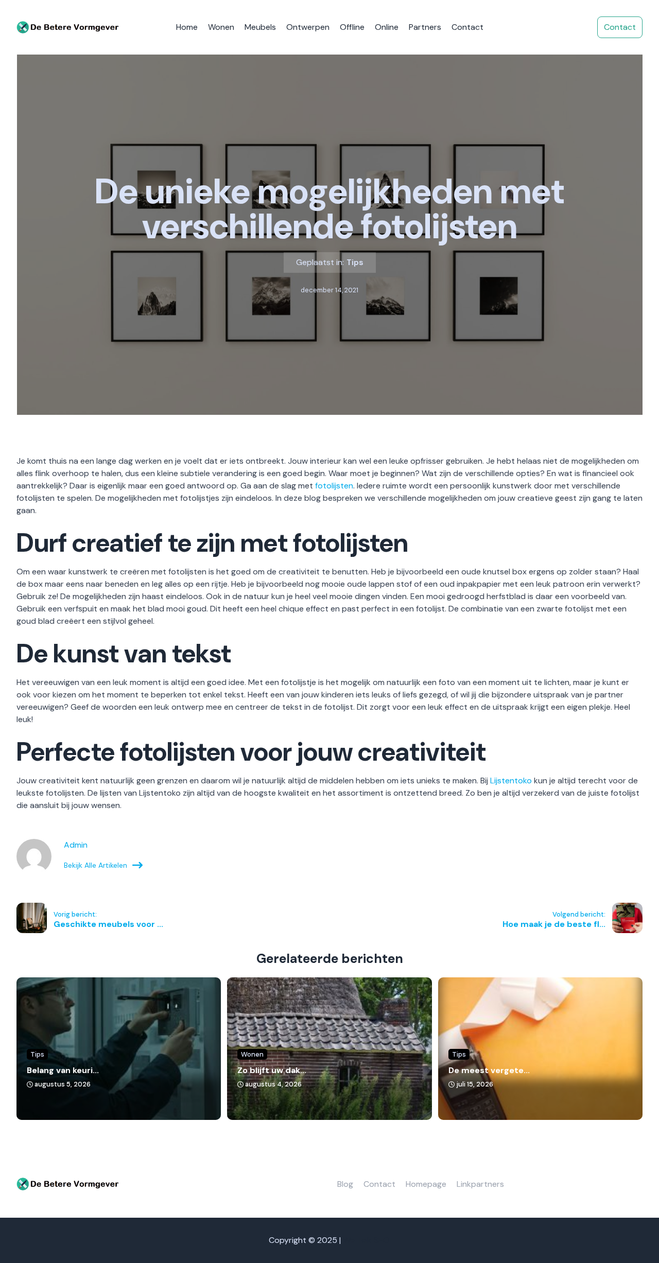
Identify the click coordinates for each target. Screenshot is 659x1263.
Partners (425, 27)
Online (386, 27)
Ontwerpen (308, 27)
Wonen (221, 27)
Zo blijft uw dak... (271, 1070)
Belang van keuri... (63, 1070)
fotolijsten (334, 485)
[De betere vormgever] (67, 27)
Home (187, 27)
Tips (354, 262)
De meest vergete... (489, 1070)
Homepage (426, 1184)
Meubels (260, 27)
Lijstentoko (511, 780)
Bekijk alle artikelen (95, 865)
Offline (352, 27)
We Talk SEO (366, 1240)
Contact (467, 27)
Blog (345, 1184)
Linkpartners (480, 1184)
